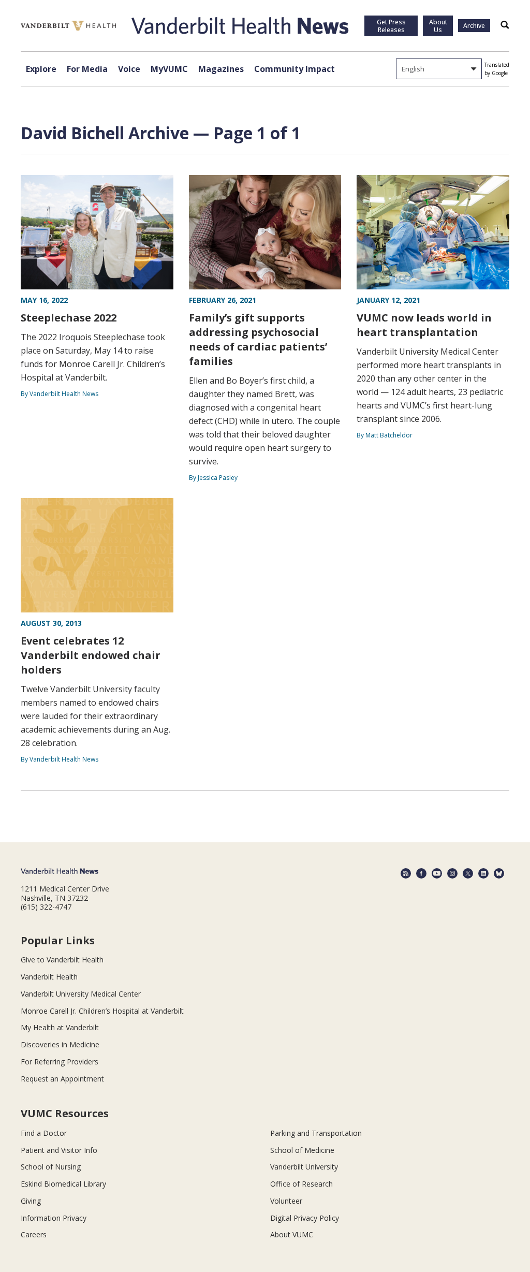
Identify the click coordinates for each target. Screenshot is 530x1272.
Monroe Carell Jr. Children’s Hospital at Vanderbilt (102, 1011)
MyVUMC (169, 69)
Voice (129, 69)
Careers (34, 1234)
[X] (468, 873)
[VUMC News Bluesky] (499, 873)
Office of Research (301, 1184)
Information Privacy (53, 1218)
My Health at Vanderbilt (60, 1027)
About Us (438, 26)
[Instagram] (452, 873)
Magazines (221, 69)
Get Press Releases (391, 26)
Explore (41, 69)
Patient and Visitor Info (59, 1150)
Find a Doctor (44, 1133)
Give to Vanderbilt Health (62, 959)
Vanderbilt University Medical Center (81, 994)
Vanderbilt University (304, 1167)
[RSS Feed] (406, 873)
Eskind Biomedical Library (63, 1184)
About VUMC (291, 1234)
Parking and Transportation (316, 1133)
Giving (31, 1201)
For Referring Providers (59, 1061)
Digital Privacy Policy (304, 1218)
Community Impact (294, 69)
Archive (474, 25)
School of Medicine (302, 1150)
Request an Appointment (62, 1079)
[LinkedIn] (483, 873)
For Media (87, 69)
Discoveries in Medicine (60, 1044)
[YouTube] (437, 873)
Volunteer (286, 1201)
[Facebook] (421, 873)
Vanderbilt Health (49, 977)
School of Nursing (51, 1167)
